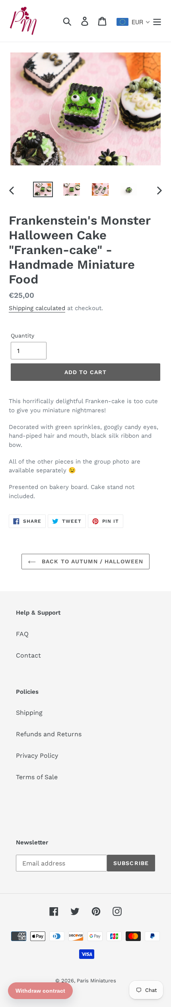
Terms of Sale (37, 777)
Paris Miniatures (96, 981)
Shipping (29, 712)
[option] (43, 190)
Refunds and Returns (49, 734)
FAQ (22, 634)
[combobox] (133, 22)
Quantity (22, 335)
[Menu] (157, 21)
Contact (28, 655)
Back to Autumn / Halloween (91, 561)
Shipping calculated (37, 308)
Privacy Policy (37, 755)
